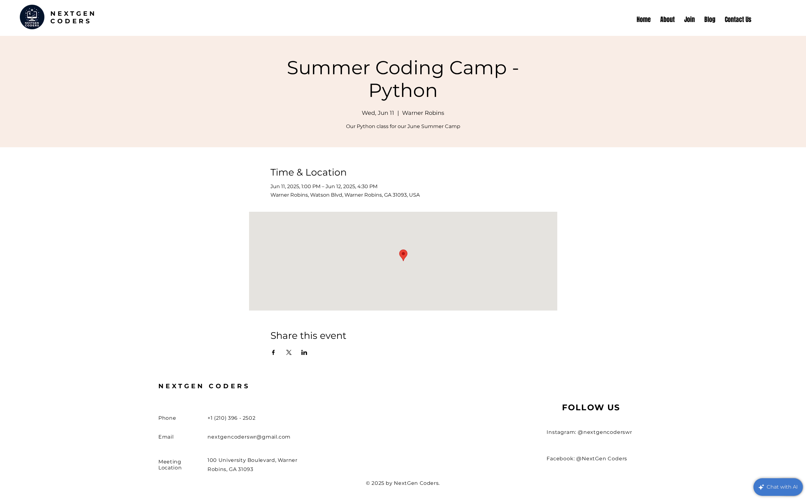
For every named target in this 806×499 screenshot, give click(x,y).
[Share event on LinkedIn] (304, 352)
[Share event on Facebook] (273, 352)
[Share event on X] (289, 352)
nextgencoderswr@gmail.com (249, 437)
